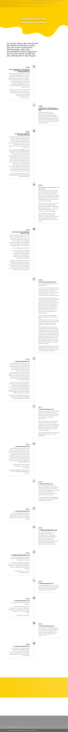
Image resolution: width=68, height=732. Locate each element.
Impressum (31, 727)
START (14, 3)
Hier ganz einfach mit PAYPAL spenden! (14, 727)
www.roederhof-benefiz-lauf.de (17, 372)
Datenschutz (25, 727)
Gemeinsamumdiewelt (41, 3)
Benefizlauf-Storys (28, 3)
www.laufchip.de (26, 466)
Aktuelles (19, 3)
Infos (50, 3)
